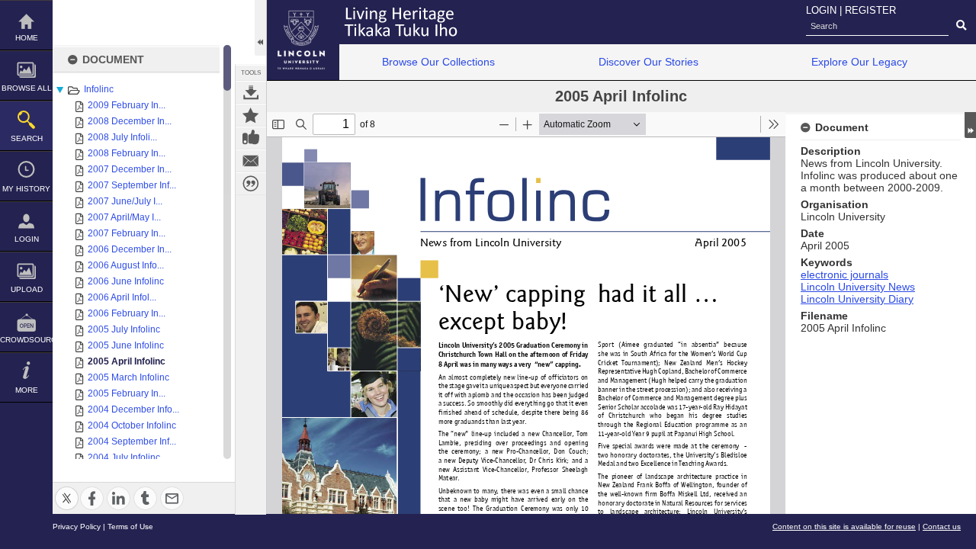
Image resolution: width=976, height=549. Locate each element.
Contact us (942, 526)
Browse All (27, 88)
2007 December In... (130, 169)
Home (26, 38)
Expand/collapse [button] (970, 125)
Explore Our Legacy (859, 62)
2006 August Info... (126, 265)
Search (27, 138)
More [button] (26, 390)
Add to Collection (251, 115)
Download (251, 92)
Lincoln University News (858, 287)
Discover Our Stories (648, 62)
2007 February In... (126, 233)
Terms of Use (130, 526)
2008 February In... (126, 153)
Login (26, 239)
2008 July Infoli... (122, 137)
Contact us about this (251, 160)
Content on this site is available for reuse (844, 526)
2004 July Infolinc (124, 457)
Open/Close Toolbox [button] (260, 28)
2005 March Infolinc (128, 377)
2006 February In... (126, 313)
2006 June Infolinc (126, 281)
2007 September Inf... (132, 185)
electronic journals (844, 274)
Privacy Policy (77, 526)
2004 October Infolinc (132, 425)
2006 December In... (130, 249)
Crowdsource (26, 340)
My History (26, 189)
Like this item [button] (251, 138)
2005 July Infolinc (124, 329)
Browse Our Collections (438, 62)
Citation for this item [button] (251, 183)
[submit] (961, 26)
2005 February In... (126, 393)
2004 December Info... (133, 409)
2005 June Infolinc (126, 345)
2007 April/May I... (124, 217)
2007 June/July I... (125, 201)
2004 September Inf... (132, 441)
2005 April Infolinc (126, 361)
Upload (27, 289)
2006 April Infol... (122, 297)
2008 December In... (130, 121)
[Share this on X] (67, 489)
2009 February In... (126, 105)
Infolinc (99, 89)
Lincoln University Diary (857, 299)
